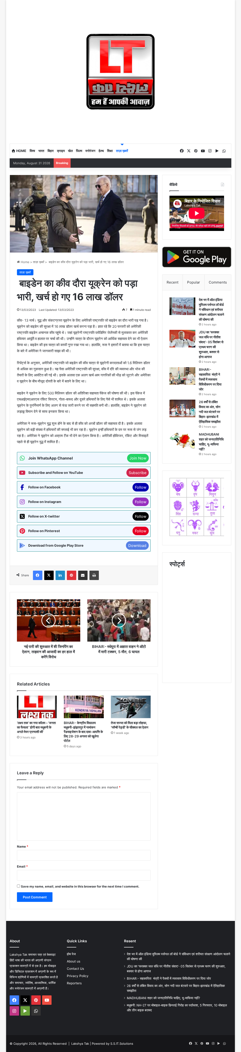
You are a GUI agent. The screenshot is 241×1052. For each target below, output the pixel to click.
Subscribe (137, 472)
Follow (140, 487)
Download (137, 545)
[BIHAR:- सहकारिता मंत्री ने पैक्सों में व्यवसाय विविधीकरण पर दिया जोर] (182, 376)
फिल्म (79, 151)
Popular (193, 282)
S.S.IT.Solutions (121, 1043)
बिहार (51, 151)
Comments (218, 282)
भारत (41, 151)
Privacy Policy (77, 976)
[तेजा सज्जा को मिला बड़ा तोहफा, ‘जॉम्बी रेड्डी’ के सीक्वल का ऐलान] (131, 707)
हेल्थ (101, 151)
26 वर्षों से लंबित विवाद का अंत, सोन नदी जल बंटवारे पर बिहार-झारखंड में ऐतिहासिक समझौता (210, 412)
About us (73, 961)
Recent (172, 282)
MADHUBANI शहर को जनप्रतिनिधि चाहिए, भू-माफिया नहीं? (163, 998)
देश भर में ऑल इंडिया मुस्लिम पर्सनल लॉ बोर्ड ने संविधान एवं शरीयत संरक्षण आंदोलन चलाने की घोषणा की (211, 309)
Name (22, 846)
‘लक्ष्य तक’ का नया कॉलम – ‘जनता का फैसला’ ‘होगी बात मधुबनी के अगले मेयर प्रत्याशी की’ (36, 727)
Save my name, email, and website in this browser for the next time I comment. (80, 886)
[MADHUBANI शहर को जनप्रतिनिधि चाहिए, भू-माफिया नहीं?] (182, 441)
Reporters (74, 983)
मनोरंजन (90, 151)
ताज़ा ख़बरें (122, 151)
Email (22, 866)
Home (21, 151)
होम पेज (71, 954)
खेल (70, 151)
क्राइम (61, 151)
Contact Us (75, 968)
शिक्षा (110, 151)
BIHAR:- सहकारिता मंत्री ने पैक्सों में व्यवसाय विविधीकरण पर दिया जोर (210, 379)
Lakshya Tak (80, 1043)
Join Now (137, 458)
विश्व (32, 151)
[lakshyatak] (121, 71)
